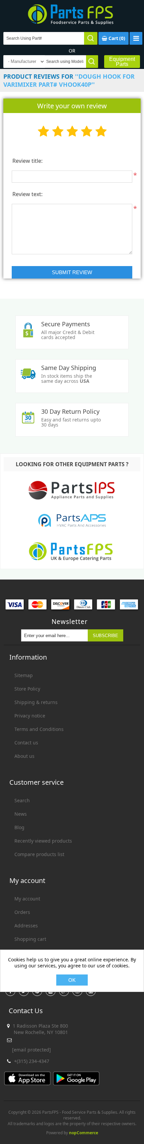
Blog (19, 827)
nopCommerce (83, 1133)
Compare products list (39, 854)
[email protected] (31, 1049)
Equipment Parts (122, 61)
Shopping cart (30, 939)
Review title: (27, 160)
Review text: (27, 194)
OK (72, 980)
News (20, 814)
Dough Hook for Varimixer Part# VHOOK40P (69, 80)
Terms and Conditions (39, 729)
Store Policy (27, 689)
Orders (22, 912)
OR (72, 50)
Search (22, 800)
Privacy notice (29, 715)
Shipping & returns (36, 702)
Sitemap (23, 675)
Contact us (26, 742)
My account (27, 898)
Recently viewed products (43, 841)
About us (24, 756)
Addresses (26, 925)
